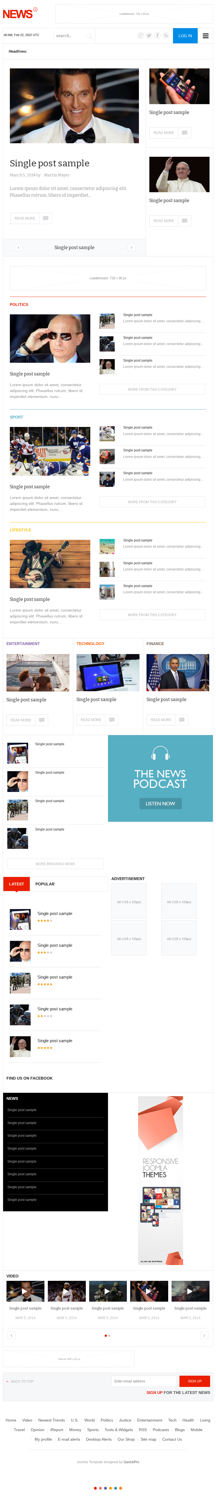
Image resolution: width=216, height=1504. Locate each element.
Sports (93, 1429)
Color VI (120, 1488)
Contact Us (172, 1439)
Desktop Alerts (99, 1439)
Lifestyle (20, 530)
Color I (95, 1488)
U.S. (74, 1420)
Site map (148, 1439)
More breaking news (55, 864)
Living (205, 1420)
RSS (143, 1429)
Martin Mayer (57, 175)
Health (188, 1420)
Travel (19, 1429)
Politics (19, 304)
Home (11, 1420)
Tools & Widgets (119, 1429)
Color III (105, 1488)
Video (27, 1420)
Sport (16, 417)
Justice (125, 1420)
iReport (56, 1429)
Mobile (196, 1429)
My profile (43, 1439)
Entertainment (23, 643)
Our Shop (126, 1439)
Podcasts (161, 1429)
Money (75, 1429)
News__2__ (20, 12)
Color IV (110, 1488)
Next (132, 247)
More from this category (152, 389)
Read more (25, 218)
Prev (18, 247)
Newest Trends (51, 1420)
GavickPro (131, 1462)
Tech (172, 1420)
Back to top (22, 1382)
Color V (115, 1488)
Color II (100, 1488)
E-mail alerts (69, 1439)
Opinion (37, 1429)
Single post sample (74, 247)
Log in (185, 35)
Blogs (180, 1429)
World (89, 1420)
